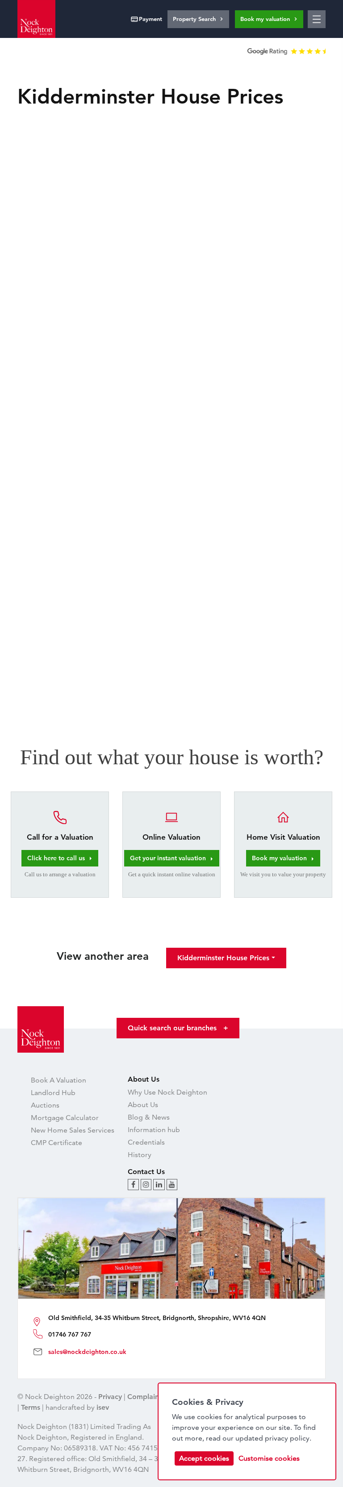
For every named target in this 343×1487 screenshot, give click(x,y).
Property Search (194, 18)
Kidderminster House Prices (223, 958)
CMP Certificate (56, 1142)
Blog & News (149, 1117)
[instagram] (146, 1184)
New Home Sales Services (72, 1130)
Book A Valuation (58, 1080)
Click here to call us (56, 858)
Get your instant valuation (168, 858)
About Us (143, 1104)
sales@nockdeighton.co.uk (87, 1352)
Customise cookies (269, 1458)
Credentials (146, 1142)
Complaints (146, 1396)
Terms (30, 1407)
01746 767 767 (69, 1334)
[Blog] (133, 1184)
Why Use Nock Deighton (167, 1092)
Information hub (154, 1129)
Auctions (45, 1105)
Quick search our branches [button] (178, 1028)
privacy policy (287, 1438)
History (139, 1154)
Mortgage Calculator (65, 1117)
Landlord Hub (53, 1092)
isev (102, 1407)
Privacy (110, 1396)
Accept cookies (204, 1458)
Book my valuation (265, 18)
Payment (150, 18)
